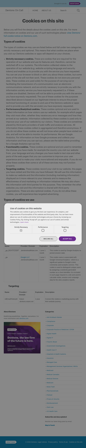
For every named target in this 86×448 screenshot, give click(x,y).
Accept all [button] (67, 239)
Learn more (24, 222)
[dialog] (43, 224)
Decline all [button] (48, 239)
